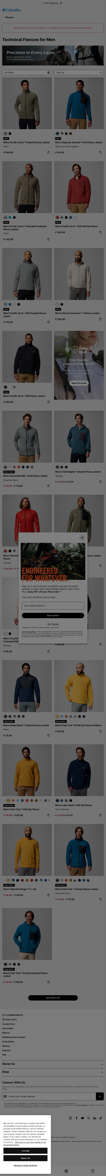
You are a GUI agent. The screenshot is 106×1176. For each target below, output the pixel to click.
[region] (25, 1144)
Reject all (25, 1158)
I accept (25, 1151)
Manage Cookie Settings (25, 1165)
